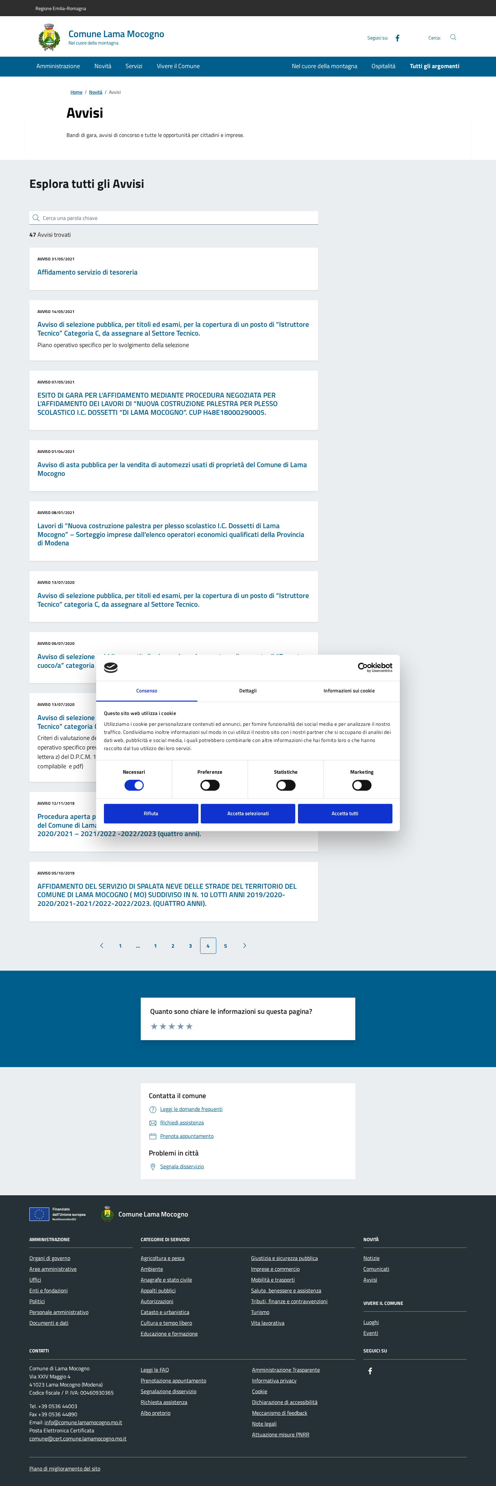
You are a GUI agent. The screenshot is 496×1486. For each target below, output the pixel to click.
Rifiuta (151, 813)
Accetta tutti (345, 813)
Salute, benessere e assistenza (286, 1290)
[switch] (210, 785)
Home (76, 92)
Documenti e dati (48, 1323)
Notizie (371, 1258)
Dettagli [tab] (248, 690)
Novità (102, 65)
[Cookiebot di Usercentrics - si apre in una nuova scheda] (362, 668)
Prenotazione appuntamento (173, 1380)
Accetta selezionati (248, 813)
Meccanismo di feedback (279, 1413)
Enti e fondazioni (48, 1290)
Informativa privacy (274, 1380)
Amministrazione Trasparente (286, 1370)
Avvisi (370, 1280)
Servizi (134, 65)
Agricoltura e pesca (163, 1258)
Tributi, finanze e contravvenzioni (289, 1301)
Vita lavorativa (267, 1323)
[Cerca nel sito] (453, 37)
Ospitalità (383, 65)
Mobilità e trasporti (273, 1280)
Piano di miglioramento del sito (64, 1468)
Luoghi (371, 1322)
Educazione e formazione (169, 1334)
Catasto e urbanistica (165, 1312)
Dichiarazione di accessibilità (285, 1402)
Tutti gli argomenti (435, 65)
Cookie (259, 1391)
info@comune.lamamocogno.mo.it (83, 1422)
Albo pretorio (155, 1413)
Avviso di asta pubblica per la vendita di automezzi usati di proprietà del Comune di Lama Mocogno (172, 469)
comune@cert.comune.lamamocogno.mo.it (78, 1438)
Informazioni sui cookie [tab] (349, 690)
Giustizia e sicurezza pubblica (284, 1258)
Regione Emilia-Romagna (60, 8)
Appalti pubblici (158, 1290)
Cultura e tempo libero (166, 1323)
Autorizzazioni (157, 1301)
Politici (37, 1301)
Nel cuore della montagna (324, 65)
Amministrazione (58, 65)
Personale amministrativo (58, 1312)
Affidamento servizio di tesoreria (87, 272)
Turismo (260, 1312)
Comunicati (376, 1269)
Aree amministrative (53, 1269)
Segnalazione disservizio (168, 1391)
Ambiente (152, 1269)
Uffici (35, 1280)
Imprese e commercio (275, 1269)
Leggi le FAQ (155, 1370)
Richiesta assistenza (164, 1402)
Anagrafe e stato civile (166, 1280)
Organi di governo (49, 1258)
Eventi (370, 1333)
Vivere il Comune (178, 65)
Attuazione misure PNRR (280, 1434)
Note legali (264, 1424)
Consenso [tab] (147, 690)
